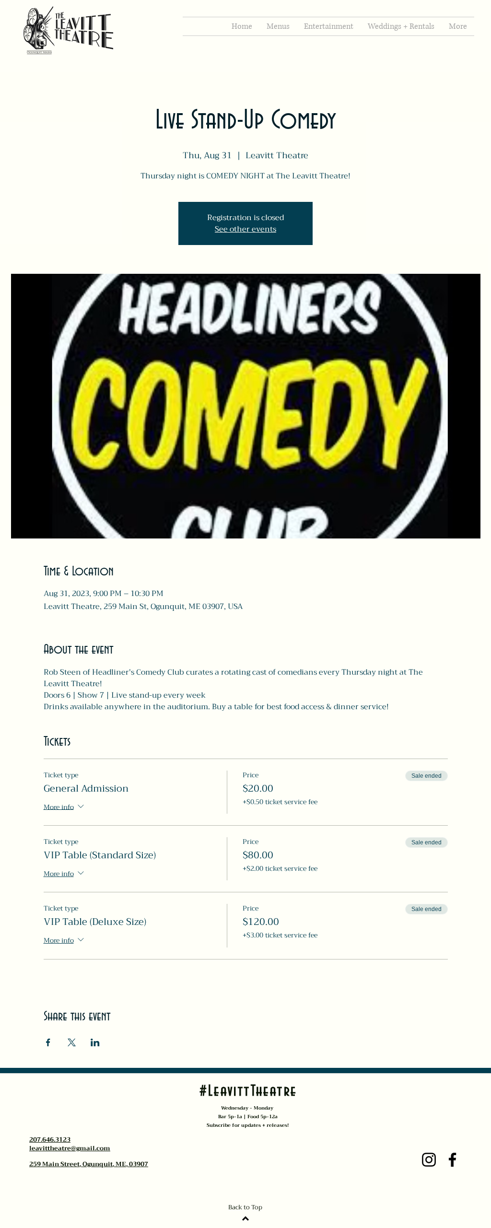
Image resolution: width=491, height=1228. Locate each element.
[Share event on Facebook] (48, 1042)
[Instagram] (429, 1159)
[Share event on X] (71, 1042)
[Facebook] (452, 1159)
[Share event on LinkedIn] (95, 1042)
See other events (245, 229)
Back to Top (245, 1207)
